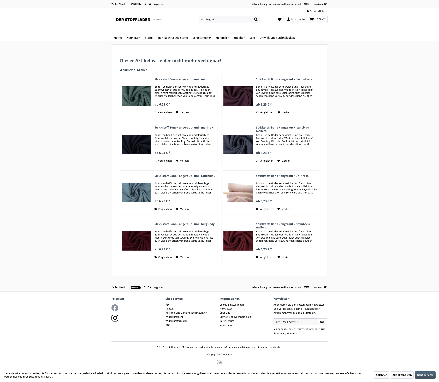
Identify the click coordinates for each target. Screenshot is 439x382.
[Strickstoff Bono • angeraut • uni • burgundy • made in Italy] (136, 240)
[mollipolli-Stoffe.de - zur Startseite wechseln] (139, 24)
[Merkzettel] (279, 19)
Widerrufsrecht (174, 316)
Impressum (226, 325)
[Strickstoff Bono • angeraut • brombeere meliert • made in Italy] (238, 240)
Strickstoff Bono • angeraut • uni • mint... (182, 79)
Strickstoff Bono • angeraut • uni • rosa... (283, 176)
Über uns (225, 312)
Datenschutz (227, 321)
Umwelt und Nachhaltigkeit (235, 316)
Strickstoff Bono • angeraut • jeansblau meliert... (282, 129)
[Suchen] (255, 19)
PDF (167, 304)
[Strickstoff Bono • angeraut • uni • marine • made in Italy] (136, 144)
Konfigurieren (425, 375)
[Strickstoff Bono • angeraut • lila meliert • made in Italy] (238, 95)
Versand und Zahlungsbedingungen (186, 312)
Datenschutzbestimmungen (304, 329)
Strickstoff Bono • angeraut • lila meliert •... (285, 79)
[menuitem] (229, 19)
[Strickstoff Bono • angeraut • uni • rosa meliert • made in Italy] (238, 192)
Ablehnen (381, 375)
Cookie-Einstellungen (232, 304)
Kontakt (169, 308)
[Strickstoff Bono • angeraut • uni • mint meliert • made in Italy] (136, 95)
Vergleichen (164, 112)
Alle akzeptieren (402, 375)
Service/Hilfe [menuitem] (317, 11)
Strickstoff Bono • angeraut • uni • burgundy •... (185, 225)
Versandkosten (211, 347)
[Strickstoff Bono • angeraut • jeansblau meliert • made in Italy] (238, 144)
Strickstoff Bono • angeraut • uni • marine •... (185, 127)
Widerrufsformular (176, 321)
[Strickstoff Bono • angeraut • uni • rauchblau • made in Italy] (136, 192)
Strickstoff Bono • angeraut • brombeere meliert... (283, 225)
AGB (167, 325)
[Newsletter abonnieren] (322, 321)
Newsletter (226, 308)
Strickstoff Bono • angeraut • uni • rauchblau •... (185, 177)
